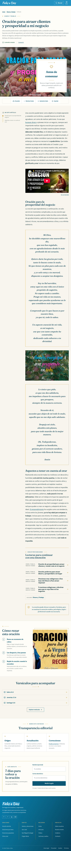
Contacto (57, 836)
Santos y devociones (27, 826)
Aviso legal (46, 848)
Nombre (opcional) (37, 765)
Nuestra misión (59, 830)
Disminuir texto (30, 101)
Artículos (41, 830)
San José (24, 830)
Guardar (56, 101)
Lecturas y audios (43, 836)
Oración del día (6, 826)
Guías (40, 826)
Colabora (57, 833)
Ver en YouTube (65, 195)
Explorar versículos (34, 710)
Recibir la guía (49, 783)
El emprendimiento (37, 509)
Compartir (21, 42)
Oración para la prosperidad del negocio (13, 116)
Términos (66, 848)
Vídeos (40, 833)
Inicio (3, 12)
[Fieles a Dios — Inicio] (9, 3)
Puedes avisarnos (54, 744)
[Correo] (15, 816)
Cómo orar (5, 836)
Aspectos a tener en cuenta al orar (12, 121)
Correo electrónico (37, 774)
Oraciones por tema (7, 830)
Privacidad (53, 848)
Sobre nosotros (59, 826)
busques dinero (30, 122)
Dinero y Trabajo (11, 12)
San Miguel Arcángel (27, 833)
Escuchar (17, 101)
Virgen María (25, 836)
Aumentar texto (44, 101)
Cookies (60, 848)
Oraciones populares (8, 833)
